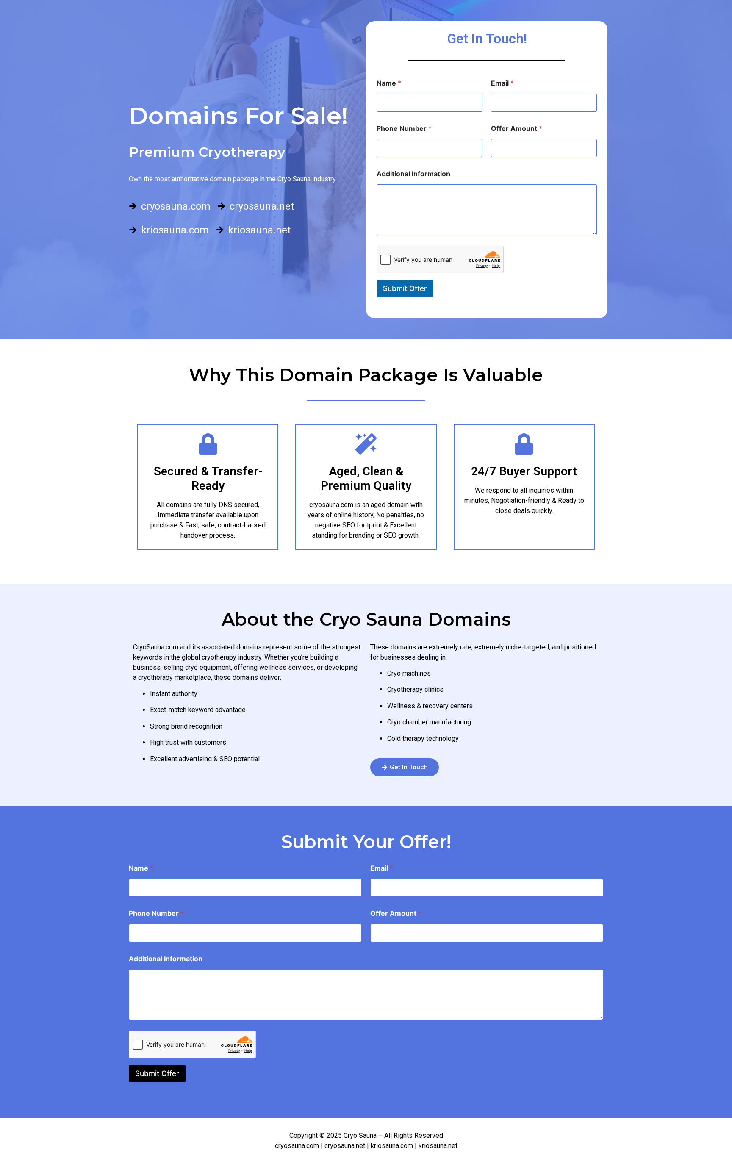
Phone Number (404, 129)
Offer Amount (516, 129)
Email (502, 83)
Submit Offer (405, 288)
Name (389, 83)
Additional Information (413, 174)
